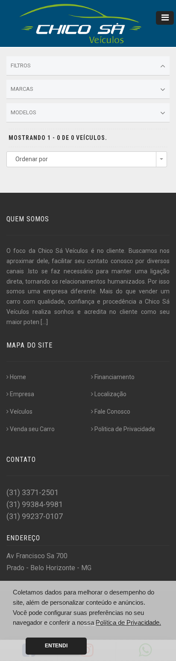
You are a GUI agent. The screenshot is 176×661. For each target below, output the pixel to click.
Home (18, 377)
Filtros (21, 65)
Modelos (23, 112)
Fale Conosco (112, 411)
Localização (110, 394)
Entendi (56, 646)
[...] (44, 322)
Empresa (22, 394)
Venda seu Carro (32, 429)
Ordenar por (31, 159)
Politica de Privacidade (124, 429)
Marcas (22, 89)
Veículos (21, 411)
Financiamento (114, 377)
